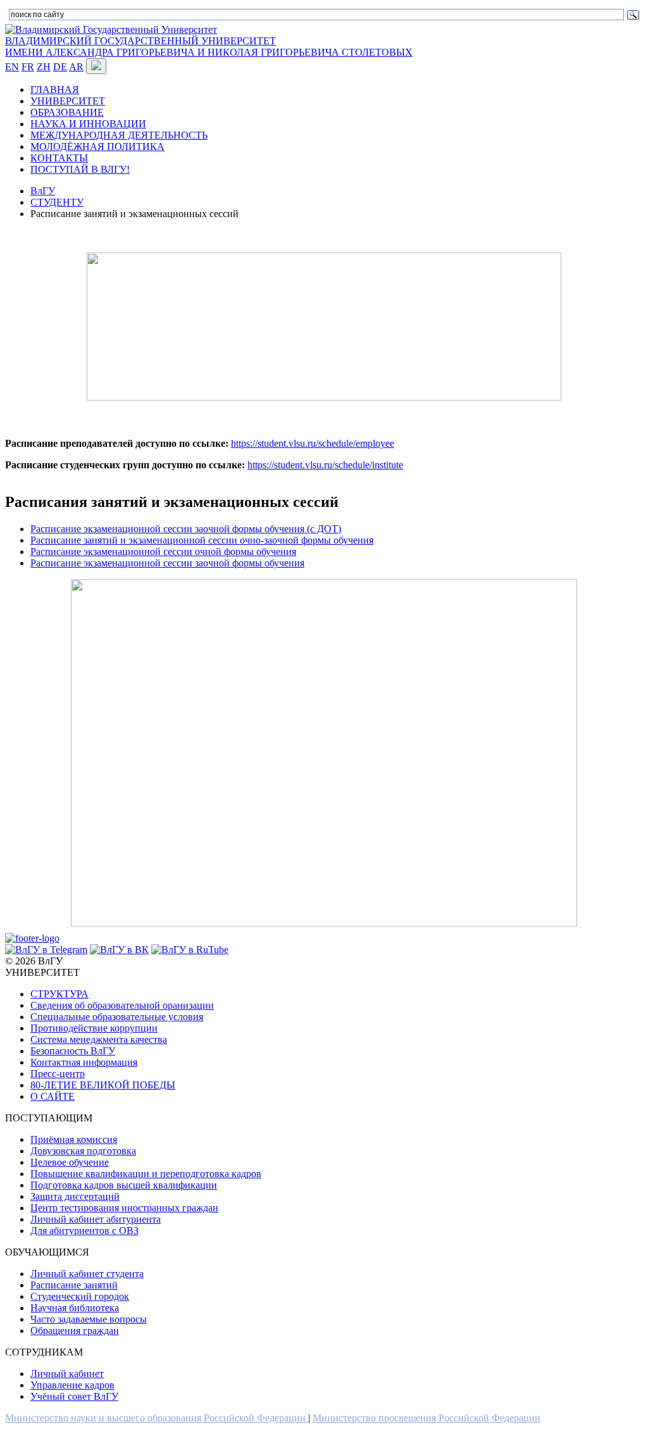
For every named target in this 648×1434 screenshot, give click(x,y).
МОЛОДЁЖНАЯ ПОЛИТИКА (97, 146)
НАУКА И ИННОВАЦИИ (88, 123)
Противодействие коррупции (94, 1028)
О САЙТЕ (52, 1096)
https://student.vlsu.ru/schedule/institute (325, 464)
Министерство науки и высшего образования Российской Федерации (156, 1417)
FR (28, 66)
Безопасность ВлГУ (72, 1050)
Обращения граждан (74, 1330)
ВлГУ (42, 190)
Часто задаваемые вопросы (88, 1319)
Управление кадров (72, 1385)
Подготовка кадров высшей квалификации (123, 1185)
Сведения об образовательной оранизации (122, 1005)
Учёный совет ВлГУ (74, 1396)
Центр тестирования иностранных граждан (124, 1207)
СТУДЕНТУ (57, 202)
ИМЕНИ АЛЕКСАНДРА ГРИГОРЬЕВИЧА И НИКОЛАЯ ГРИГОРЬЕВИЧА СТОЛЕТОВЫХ (209, 52)
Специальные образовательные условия (116, 1016)
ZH (44, 66)
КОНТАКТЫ (59, 158)
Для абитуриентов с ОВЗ (84, 1230)
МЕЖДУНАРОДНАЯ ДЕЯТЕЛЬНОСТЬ (119, 135)
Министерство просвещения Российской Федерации (426, 1417)
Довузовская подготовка (83, 1150)
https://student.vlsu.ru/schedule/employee (312, 443)
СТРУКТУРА (59, 993)
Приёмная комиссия (73, 1139)
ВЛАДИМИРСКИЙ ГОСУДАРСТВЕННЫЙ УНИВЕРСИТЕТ (140, 40)
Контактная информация (83, 1062)
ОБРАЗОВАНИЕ (67, 112)
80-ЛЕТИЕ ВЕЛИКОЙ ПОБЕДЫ (102, 1085)
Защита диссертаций (75, 1196)
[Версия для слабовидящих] (96, 66)
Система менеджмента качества (98, 1039)
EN (12, 66)
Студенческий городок (79, 1296)
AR (76, 66)
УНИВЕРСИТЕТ (67, 101)
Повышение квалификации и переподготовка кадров (145, 1173)
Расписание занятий (74, 1285)
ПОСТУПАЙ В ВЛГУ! (80, 169)
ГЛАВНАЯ (54, 89)
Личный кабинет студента (87, 1273)
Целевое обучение (69, 1162)
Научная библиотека (74, 1307)
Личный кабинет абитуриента (95, 1219)
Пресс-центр (57, 1073)
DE (60, 66)
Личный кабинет (67, 1373)
